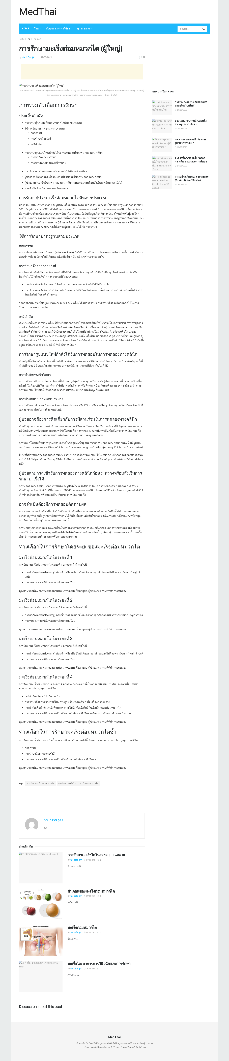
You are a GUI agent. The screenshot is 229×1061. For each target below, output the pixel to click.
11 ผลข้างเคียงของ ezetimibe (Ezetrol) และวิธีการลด (192, 178)
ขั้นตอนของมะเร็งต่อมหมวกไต (91, 891)
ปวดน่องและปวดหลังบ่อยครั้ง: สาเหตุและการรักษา (191, 122)
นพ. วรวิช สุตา (28, 57)
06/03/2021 (90, 969)
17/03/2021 (46, 57)
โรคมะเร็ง (37, 39)
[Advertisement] (149, 11)
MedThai (38, 12)
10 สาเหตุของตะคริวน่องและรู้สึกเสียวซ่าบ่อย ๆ (190, 141)
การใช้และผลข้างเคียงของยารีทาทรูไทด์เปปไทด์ (191, 103)
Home (25, 28)
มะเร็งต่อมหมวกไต (89, 783)
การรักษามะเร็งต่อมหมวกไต (40, 783)
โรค (36, 28)
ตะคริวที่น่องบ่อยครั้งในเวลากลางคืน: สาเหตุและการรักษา (191, 159)
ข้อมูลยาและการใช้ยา (58, 28)
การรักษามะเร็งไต (67, 783)
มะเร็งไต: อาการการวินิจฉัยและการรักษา (99, 963)
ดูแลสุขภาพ (83, 28)
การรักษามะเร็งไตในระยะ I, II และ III (96, 854)
